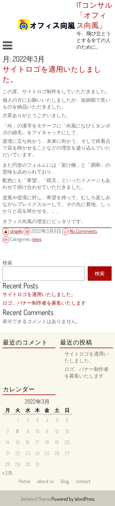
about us (45, 481)
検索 (7, 263)
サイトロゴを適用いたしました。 (39, 294)
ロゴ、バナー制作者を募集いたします (44, 303)
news (36, 239)
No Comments (83, 231)
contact (83, 481)
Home (24, 481)
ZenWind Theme (36, 499)
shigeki (16, 231)
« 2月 (7, 473)
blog (65, 481)
